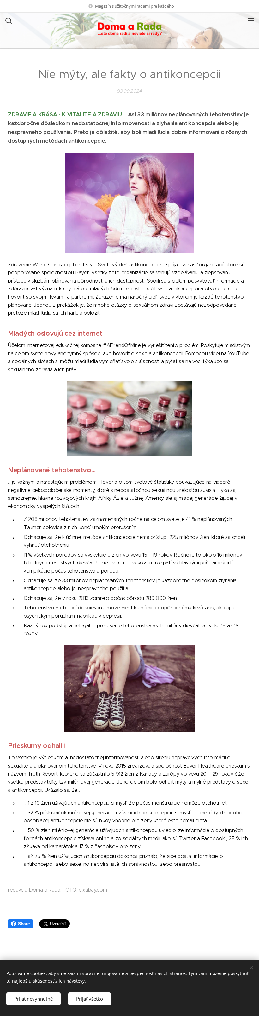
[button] (8, 20)
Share (24, 923)
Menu (251, 20)
